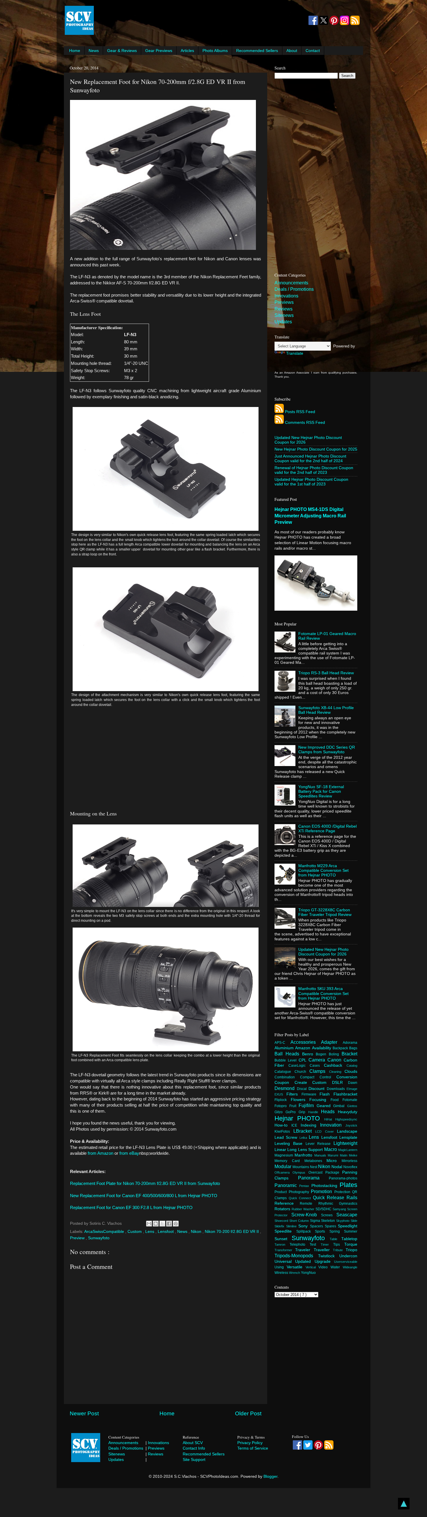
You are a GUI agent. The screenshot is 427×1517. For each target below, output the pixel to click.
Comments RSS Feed (305, 422)
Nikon (196, 1231)
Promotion (322, 1191)
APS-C (282, 1043)
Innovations (286, 295)
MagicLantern (347, 1150)
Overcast (316, 1172)
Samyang (340, 1209)
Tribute (339, 1250)
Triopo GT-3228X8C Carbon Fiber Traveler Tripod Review (324, 912)
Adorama (350, 1043)
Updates (283, 321)
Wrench (295, 1272)
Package (333, 1172)
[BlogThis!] (156, 1223)
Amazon (303, 1048)
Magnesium (284, 1155)
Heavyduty (347, 1112)
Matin (344, 1155)
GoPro (292, 1112)
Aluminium (284, 1048)
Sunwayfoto (99, 1238)
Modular (283, 1166)
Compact (310, 1077)
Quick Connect (301, 1198)
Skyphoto (343, 1220)
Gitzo (280, 1112)
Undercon (348, 1256)
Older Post (248, 1413)
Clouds (351, 1071)
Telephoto (300, 1244)
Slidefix (280, 1226)
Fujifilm (308, 1105)
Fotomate (349, 1100)
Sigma (315, 1221)
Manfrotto (304, 1155)
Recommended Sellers (257, 50)
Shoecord (281, 1220)
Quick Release (330, 1197)
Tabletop (349, 1239)
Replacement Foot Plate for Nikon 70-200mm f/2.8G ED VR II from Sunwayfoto (145, 1183)
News (94, 50)
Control (328, 1077)
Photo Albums (215, 50)
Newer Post (84, 1413)
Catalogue (284, 1072)
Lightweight (345, 1143)
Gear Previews (158, 50)
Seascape (346, 1214)
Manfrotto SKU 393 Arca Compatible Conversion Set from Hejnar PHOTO (323, 993)
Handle (314, 1112)
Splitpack (305, 1231)
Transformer (284, 1250)
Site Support (194, 1459)
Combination (287, 1077)
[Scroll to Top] (404, 1504)
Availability (322, 1048)
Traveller (323, 1250)
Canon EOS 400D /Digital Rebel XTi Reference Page (327, 828)
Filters (294, 1094)
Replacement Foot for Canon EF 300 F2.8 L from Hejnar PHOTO (131, 1207)
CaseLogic (299, 1066)
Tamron (282, 1244)
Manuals (321, 1155)
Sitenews (284, 315)
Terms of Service (252, 1448)
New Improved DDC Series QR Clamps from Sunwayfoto (326, 749)
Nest (314, 1167)
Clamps (319, 1071)
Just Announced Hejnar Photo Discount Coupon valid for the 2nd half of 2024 (310, 458)
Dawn (352, 1083)
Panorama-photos (343, 1178)
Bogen (322, 1054)
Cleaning (337, 1071)
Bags (353, 1048)
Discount (317, 1088)
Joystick (351, 1125)
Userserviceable (345, 1261)
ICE (296, 1125)
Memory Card (289, 1161)
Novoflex (350, 1167)
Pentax (305, 1186)
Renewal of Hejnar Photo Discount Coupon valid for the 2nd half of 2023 (313, 470)
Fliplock (282, 1100)
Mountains (301, 1167)
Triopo (351, 1250)
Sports (322, 1231)
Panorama (313, 1177)
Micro (334, 1161)
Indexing (310, 1125)
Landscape (347, 1131)
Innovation (332, 1124)
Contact (313, 50)
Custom (135, 1231)
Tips (338, 1244)
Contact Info (194, 1448)
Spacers (317, 1226)
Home (74, 50)
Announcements (291, 282)
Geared (325, 1106)
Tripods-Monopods (296, 1255)
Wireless (281, 1273)
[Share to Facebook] (169, 1223)
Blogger (270, 1476)
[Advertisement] (200, 20)
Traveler (304, 1250)
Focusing (320, 1100)
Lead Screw (286, 1137)
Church (302, 1072)
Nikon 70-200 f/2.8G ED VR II (232, 1231)
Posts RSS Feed (300, 412)
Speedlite (285, 1231)
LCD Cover (326, 1131)
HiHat (329, 1119)
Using (280, 1267)
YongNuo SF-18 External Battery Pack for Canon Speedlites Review (321, 791)
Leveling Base (290, 1143)
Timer (327, 1244)
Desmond (285, 1088)
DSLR (340, 1082)
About (291, 50)
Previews (284, 302)
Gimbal (340, 1106)
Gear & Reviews (122, 50)
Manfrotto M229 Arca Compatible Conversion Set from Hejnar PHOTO (323, 870)
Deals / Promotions (294, 289)
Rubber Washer (303, 1209)
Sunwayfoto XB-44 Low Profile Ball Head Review (326, 710)
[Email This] (149, 1223)
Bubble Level (286, 1060)
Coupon (284, 1082)
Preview (78, 1238)
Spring (336, 1231)
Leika (304, 1137)
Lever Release (320, 1144)
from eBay (129, 1153)
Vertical (312, 1267)
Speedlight (347, 1226)
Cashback (335, 1065)
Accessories (305, 1042)
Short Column (299, 1220)
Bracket (349, 1053)
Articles (187, 50)
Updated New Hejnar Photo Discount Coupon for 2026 (323, 951)
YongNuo (308, 1273)
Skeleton (328, 1221)
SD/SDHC (324, 1209)
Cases (317, 1066)
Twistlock (329, 1256)
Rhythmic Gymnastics (337, 1204)
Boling (335, 1054)
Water (337, 1267)
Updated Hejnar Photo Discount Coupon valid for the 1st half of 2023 (311, 481)
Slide (354, 1220)
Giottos (352, 1106)
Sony (304, 1226)
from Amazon (100, 1153)
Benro (309, 1054)
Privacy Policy (250, 1442)
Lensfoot (166, 1231)
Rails (352, 1197)
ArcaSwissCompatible (104, 1231)
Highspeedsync (346, 1119)
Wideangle (350, 1267)
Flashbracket (345, 1094)
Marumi (334, 1155)
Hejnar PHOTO (299, 1118)
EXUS (280, 1094)
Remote (309, 1204)
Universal (284, 1261)
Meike (353, 1155)
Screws (328, 1215)
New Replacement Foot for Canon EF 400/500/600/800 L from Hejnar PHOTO (143, 1195)
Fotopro (281, 1106)
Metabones (315, 1161)
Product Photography (292, 1192)
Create (304, 1082)
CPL (303, 1060)
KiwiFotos (283, 1131)
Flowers (300, 1100)
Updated (304, 1261)
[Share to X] (162, 1223)
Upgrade (324, 1261)
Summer (350, 1231)
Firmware (311, 1094)
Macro (331, 1149)
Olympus (300, 1172)
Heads (329, 1111)
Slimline (292, 1226)
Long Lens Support (305, 1149)
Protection (343, 1192)
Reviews (283, 308)
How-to (282, 1125)
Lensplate (348, 1137)
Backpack (341, 1048)
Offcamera (283, 1172)
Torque (350, 1244)
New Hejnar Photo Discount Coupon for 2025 (315, 449)
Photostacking (325, 1186)
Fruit (294, 1106)
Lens (150, 1231)
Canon (335, 1059)
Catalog (352, 1065)
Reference (287, 1203)
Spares (331, 1226)
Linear (280, 1149)
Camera (317, 1059)
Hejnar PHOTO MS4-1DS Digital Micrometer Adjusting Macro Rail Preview (310, 516)
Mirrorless (349, 1161)
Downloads (337, 1089)
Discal (303, 1089)
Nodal (337, 1167)
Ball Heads (288, 1053)
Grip (303, 1112)
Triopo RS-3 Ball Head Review (326, 673)
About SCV (193, 1442)
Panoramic (286, 1185)
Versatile (296, 1267)
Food (337, 1100)
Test (315, 1244)
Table (335, 1239)
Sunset (283, 1239)
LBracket (304, 1131)
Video (324, 1267)
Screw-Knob (306, 1214)
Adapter (332, 1042)
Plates (348, 1184)
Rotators (283, 1209)
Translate (294, 353)
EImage (352, 1089)
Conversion (346, 1077)
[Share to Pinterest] (176, 1223)
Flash (326, 1094)
